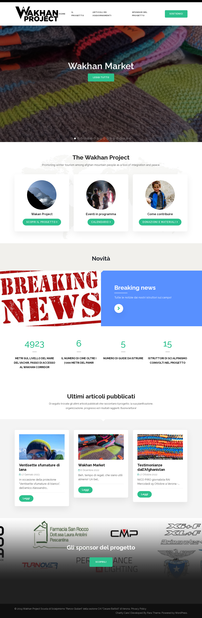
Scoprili (101, 562)
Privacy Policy (138, 608)
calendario (100, 222)
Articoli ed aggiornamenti (102, 14)
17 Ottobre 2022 (148, 474)
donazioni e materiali (159, 222)
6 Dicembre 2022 (89, 470)
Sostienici (176, 14)
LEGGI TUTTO (101, 77)
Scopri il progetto (41, 222)
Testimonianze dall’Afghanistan (151, 467)
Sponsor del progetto (139, 14)
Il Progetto (77, 14)
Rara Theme (153, 612)
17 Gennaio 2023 (30, 474)
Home (62, 14)
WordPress (181, 612)
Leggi (26, 498)
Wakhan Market (91, 465)
